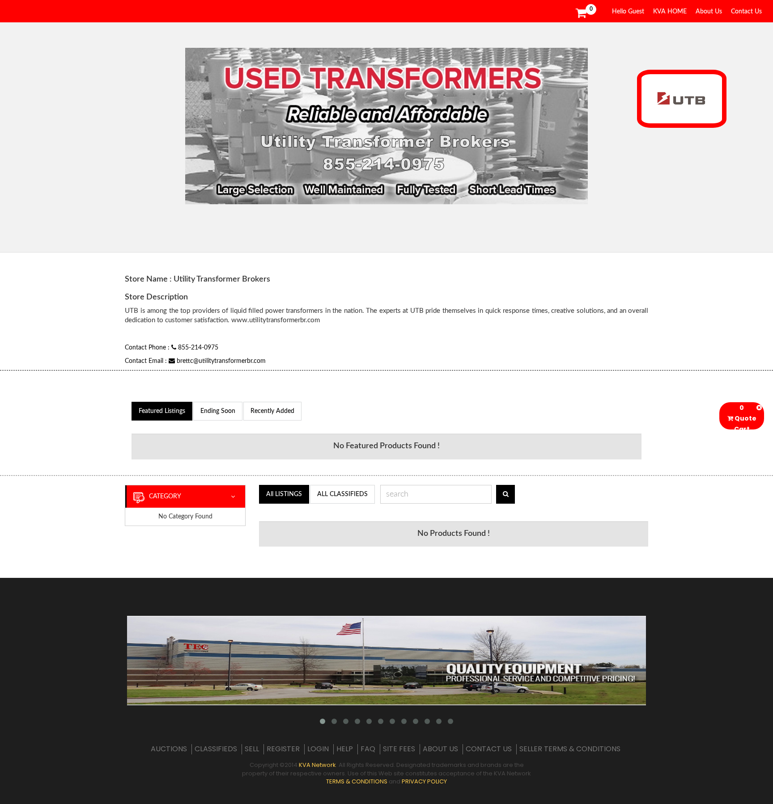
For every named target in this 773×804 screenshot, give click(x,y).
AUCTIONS (169, 749)
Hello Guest (628, 11)
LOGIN (318, 749)
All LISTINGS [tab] (284, 494)
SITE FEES (399, 749)
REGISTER (283, 749)
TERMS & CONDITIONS (356, 781)
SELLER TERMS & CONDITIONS (569, 749)
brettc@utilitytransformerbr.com (220, 361)
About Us (709, 11)
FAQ (368, 749)
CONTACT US (489, 749)
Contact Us (746, 11)
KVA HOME (670, 11)
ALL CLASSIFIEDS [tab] (342, 494)
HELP (344, 749)
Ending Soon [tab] (217, 411)
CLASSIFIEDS (216, 749)
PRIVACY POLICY (424, 781)
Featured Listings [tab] (162, 411)
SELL (252, 749)
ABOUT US (440, 749)
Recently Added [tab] (272, 411)
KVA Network (317, 765)
